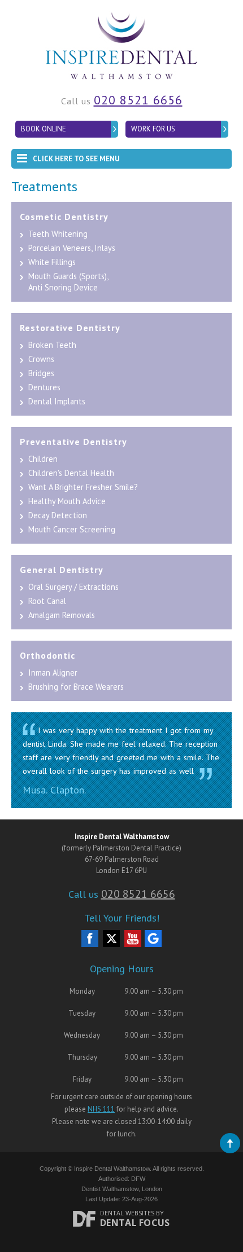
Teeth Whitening (58, 233)
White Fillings (52, 262)
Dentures (44, 387)
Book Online (43, 129)
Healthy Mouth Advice (67, 501)
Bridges (41, 373)
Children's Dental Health (71, 473)
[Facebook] (89, 938)
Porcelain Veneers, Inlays (71, 248)
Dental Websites (127, 1213)
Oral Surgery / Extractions (73, 586)
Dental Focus (135, 1222)
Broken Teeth (52, 345)
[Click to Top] (230, 1143)
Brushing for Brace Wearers (76, 686)
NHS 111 (101, 1109)
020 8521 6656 (138, 100)
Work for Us (153, 129)
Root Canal (47, 601)
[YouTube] (132, 938)
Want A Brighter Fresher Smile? (83, 487)
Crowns (41, 359)
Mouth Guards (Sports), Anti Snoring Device (68, 282)
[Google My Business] (153, 938)
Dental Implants (56, 401)
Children (43, 458)
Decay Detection (57, 515)
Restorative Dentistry (70, 327)
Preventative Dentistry (73, 441)
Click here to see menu (76, 159)
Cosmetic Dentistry (64, 216)
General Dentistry (61, 569)
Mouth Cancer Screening (71, 529)
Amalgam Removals (61, 615)
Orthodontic (47, 655)
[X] (111, 938)
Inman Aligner (52, 672)
